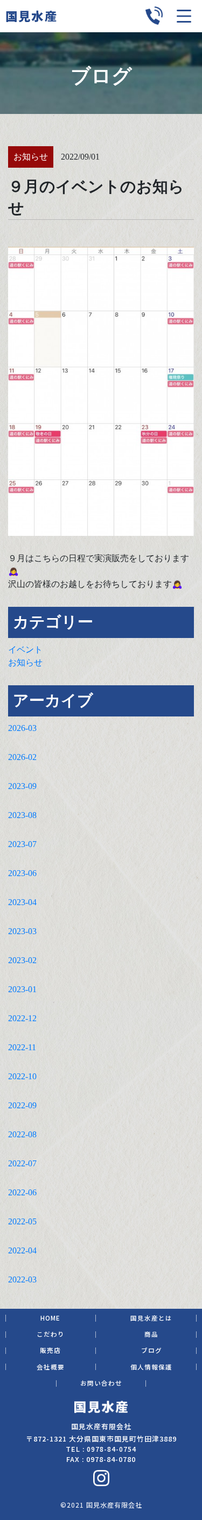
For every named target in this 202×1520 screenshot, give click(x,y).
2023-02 (22, 960)
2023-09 (22, 786)
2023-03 (22, 931)
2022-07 (22, 1163)
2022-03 (22, 1279)
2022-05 (22, 1221)
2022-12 (22, 1018)
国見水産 (31, 15)
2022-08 (22, 1134)
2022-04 (22, 1250)
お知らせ (25, 662)
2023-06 (22, 873)
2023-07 (22, 844)
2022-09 (22, 1105)
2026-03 (22, 728)
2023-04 (22, 902)
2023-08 (22, 815)
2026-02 (22, 757)
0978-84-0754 (111, 1449)
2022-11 (22, 1047)
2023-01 (22, 989)
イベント (25, 649)
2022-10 (22, 1076)
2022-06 (22, 1192)
